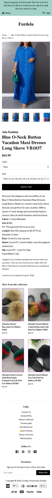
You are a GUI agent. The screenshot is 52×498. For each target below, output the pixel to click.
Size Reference (26, 427)
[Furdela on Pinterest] (23, 452)
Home (4, 35)
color (4, 161)
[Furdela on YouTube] (35, 452)
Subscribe (43, 472)
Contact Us (26, 412)
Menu (8, 13)
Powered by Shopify (37, 481)
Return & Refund (26, 419)
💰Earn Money (26, 431)
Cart (48, 13)
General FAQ (26, 416)
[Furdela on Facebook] (17, 452)
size (4, 173)
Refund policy (26, 438)
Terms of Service (26, 434)
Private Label (26, 423)
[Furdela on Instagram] (29, 452)
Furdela (26, 24)
